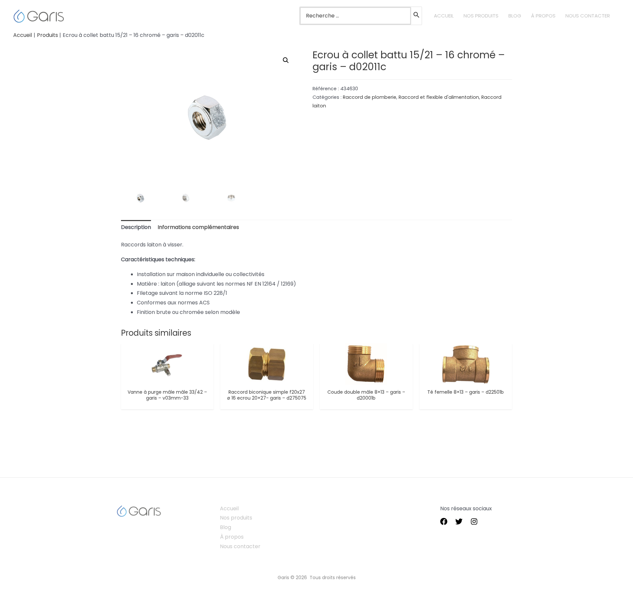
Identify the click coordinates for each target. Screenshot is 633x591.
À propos (232, 537)
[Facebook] (443, 521)
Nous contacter (240, 546)
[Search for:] (355, 16)
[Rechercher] (416, 16)
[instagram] (474, 521)
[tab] (136, 227)
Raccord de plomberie (369, 97)
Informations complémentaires (198, 227)
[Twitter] (459, 521)
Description (136, 227)
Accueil (229, 508)
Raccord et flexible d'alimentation (439, 97)
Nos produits (236, 517)
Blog (225, 527)
